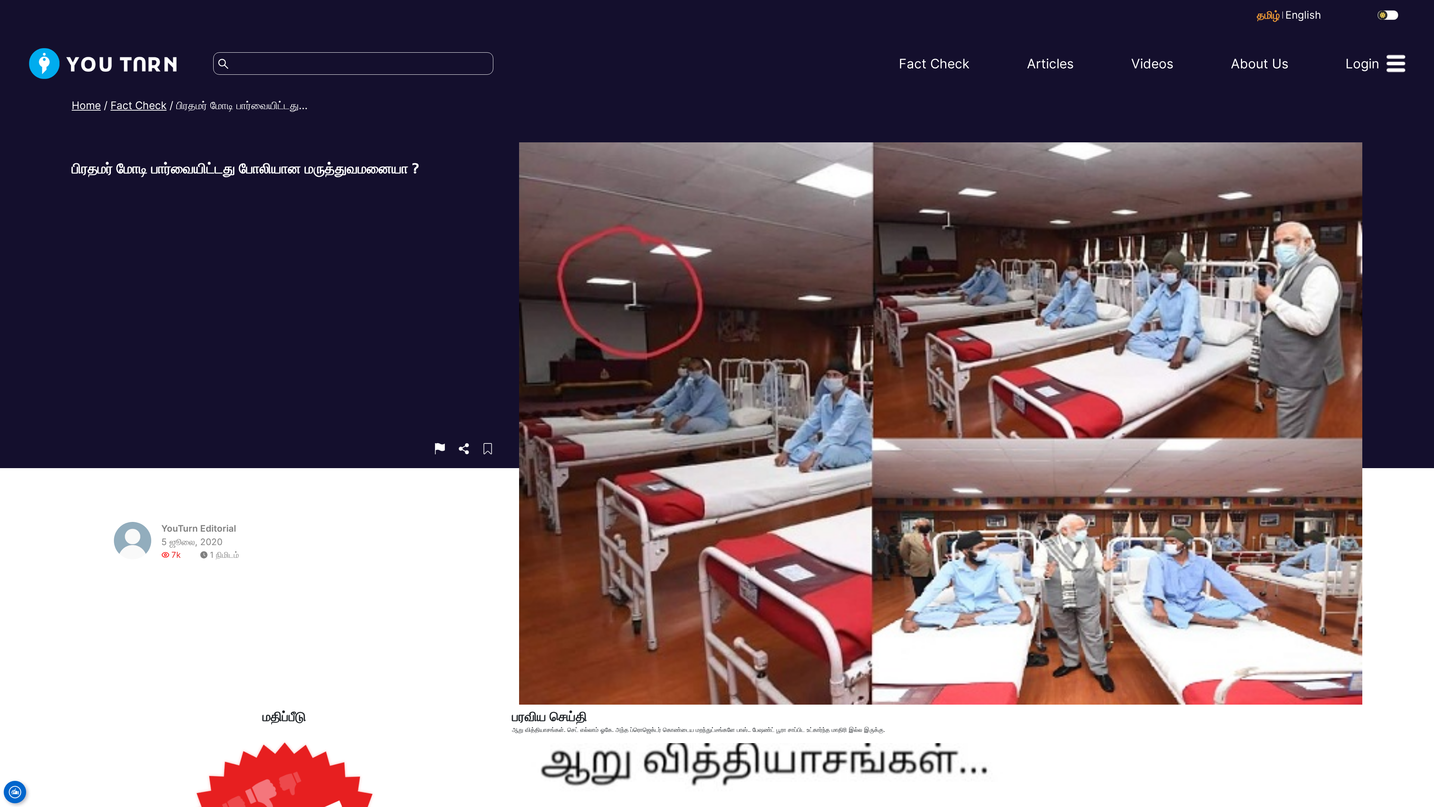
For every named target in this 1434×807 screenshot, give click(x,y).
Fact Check (139, 102)
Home (86, 102)
